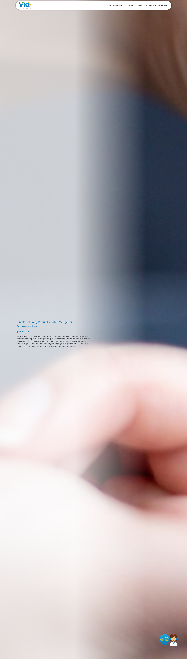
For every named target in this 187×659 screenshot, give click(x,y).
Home (109, 5)
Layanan (130, 5)
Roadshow (152, 5)
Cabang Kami (163, 5)
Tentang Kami (118, 5)
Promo (139, 5)
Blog (145, 5)
